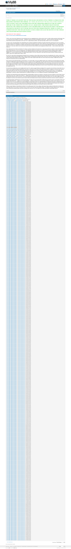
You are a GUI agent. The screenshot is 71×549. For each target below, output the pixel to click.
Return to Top (19, 546)
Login (13, 5)
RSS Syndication (35, 546)
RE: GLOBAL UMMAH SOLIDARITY (12, 101)
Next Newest (12, 92)
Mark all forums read (30, 546)
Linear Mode (63, 12)
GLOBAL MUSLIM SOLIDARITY (11, 99)
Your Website (15, 546)
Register (16, 5)
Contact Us (11, 546)
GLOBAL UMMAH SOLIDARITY (10, 97)
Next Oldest (8, 92)
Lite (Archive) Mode (24, 546)
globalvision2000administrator (17, 98)
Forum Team (7, 546)
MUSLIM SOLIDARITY (10, 98)
